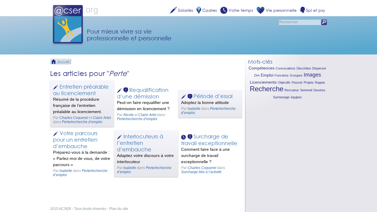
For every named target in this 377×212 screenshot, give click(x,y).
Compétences (262, 68)
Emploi (267, 75)
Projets (309, 82)
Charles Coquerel (73, 118)
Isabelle (194, 109)
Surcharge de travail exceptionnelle (209, 139)
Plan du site (118, 209)
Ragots (320, 82)
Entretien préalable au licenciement (81, 89)
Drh (256, 75)
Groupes (296, 75)
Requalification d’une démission (142, 93)
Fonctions (282, 75)
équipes (296, 97)
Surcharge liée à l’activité (201, 172)
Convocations (285, 68)
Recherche (266, 89)
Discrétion (304, 68)
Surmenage (281, 97)
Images (312, 75)
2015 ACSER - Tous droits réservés (78, 209)
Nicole (128, 115)
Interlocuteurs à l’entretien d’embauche (140, 143)
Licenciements (263, 82)
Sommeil (306, 90)
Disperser (319, 68)
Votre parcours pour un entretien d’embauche (75, 139)
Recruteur (292, 90)
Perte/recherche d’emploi (82, 122)
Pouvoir (297, 82)
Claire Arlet (102, 118)
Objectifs (284, 82)
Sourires (319, 90)
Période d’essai (213, 96)
